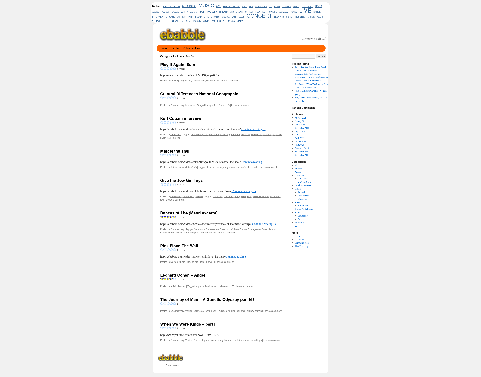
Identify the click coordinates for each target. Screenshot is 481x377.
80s (218, 6)
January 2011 (301, 144)
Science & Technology (205, 310)
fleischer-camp (214, 167)
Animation (175, 167)
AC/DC (320, 16)
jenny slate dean (231, 167)
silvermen (275, 196)
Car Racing (303, 215)
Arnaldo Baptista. (199, 134)
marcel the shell (249, 167)
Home (164, 48)
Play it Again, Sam (177, 64)
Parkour (301, 218)
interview (157, 16)
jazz (244, 6)
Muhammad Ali (232, 340)
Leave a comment (230, 80)
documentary (216, 340)
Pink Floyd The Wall (179, 245)
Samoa (212, 232)
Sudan (222, 105)
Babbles (175, 48)
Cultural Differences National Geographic (199, 93)
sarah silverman (261, 196)
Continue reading (253, 129)
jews (243, 196)
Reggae (175, 11)
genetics (241, 310)
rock (318, 6)
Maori (171, 232)
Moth (296, 6)
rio (274, 134)
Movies (174, 80)
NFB (232, 286)
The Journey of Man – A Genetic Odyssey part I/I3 (207, 299)
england (170, 16)
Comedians (188, 196)
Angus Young (160, 11)
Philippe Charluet (199, 232)
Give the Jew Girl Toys (181, 180)
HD (270, 6)
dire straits (211, 16)
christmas (229, 196)
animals (283, 11)
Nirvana (223, 11)
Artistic (173, 286)
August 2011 (300, 131)
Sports (197, 340)
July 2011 (299, 134)
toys (162, 199)
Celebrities (176, 196)
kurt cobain (256, 134)
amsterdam (236, 11)
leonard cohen (283, 16)
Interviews (190, 105)
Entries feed (300, 239)
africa (181, 16)
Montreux (261, 6)
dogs (277, 6)
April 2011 (299, 137)
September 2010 (302, 154)
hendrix (300, 16)
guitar (221, 21)
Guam (265, 229)
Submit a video (191, 48)
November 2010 (302, 151)
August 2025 (300, 117)
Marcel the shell (175, 151)
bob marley (208, 11)
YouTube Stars (189, 167)
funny (293, 11)
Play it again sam (196, 80)
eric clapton (171, 6)
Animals (298, 168)
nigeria (226, 16)
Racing (311, 16)
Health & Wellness (303, 185)
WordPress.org (301, 246)
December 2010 (302, 148)
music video (235, 21)
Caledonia (199, 229)
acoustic (189, 6)
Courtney (225, 134)
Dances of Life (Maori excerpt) (189, 213)
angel (198, 286)
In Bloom (235, 134)
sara (249, 196)
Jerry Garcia (189, 11)
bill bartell (214, 134)
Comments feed (302, 242)
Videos (298, 225)
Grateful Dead (165, 20)
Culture (235, 229)
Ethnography (254, 229)
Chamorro (225, 229)
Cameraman (212, 229)
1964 (251, 6)
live (305, 10)
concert (259, 15)
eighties (286, 6)
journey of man (254, 310)
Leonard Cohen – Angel (182, 275)
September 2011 (302, 127)
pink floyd (195, 16)
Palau (186, 232)
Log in (297, 235)
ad (296, 164)
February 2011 (301, 141)
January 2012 (301, 121)
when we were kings (251, 340)
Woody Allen (212, 80)
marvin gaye (201, 21)
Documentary (177, 105)
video (186, 20)
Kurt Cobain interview (180, 118)
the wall (210, 261)
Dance (317, 11)
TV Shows (299, 222)
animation (208, 286)
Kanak (163, 232)
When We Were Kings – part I (187, 324)
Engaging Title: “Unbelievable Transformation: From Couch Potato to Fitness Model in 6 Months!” (312, 77)
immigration (211, 105)
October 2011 (301, 124)
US (228, 105)
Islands (273, 229)
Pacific (178, 232)
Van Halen (238, 16)
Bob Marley (303, 205)
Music (206, 5)
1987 (213, 21)
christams (218, 196)
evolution (231, 310)
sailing (273, 11)
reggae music (231, 6)
